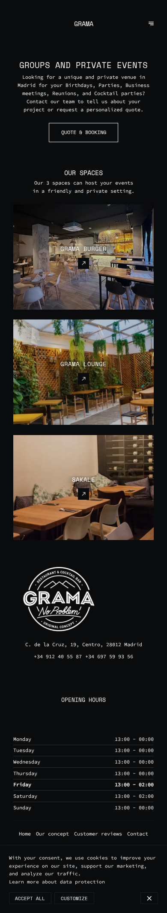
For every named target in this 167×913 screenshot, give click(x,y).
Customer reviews (98, 833)
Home (25, 833)
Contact (137, 833)
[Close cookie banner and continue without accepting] (149, 898)
